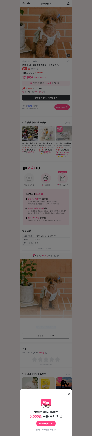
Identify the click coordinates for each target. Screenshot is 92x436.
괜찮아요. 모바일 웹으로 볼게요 (46, 429)
